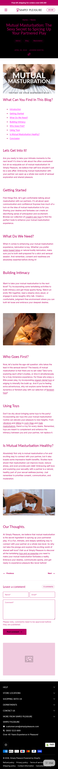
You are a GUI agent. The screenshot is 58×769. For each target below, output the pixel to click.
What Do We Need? (19, 117)
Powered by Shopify (32, 758)
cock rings (29, 423)
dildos (18, 423)
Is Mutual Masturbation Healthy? (25, 134)
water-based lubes (11, 250)
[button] (50, 10)
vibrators (7, 423)
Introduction (15, 109)
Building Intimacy (17, 122)
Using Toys (15, 130)
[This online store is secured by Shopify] (50, 745)
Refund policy (8, 762)
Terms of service (37, 762)
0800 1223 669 (13, 730)
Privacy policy (22, 762)
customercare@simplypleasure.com (22, 726)
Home (25, 20)
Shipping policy (9, 766)
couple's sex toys (33, 217)
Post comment (13, 632)
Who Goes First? (17, 126)
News (33, 20)
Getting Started (17, 113)
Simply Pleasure (16, 758)
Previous (10, 573)
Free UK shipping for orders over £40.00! (29, 3)
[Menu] (6, 10)
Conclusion (15, 138)
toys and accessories (28, 553)
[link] (29, 659)
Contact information (26, 766)
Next (50, 573)
